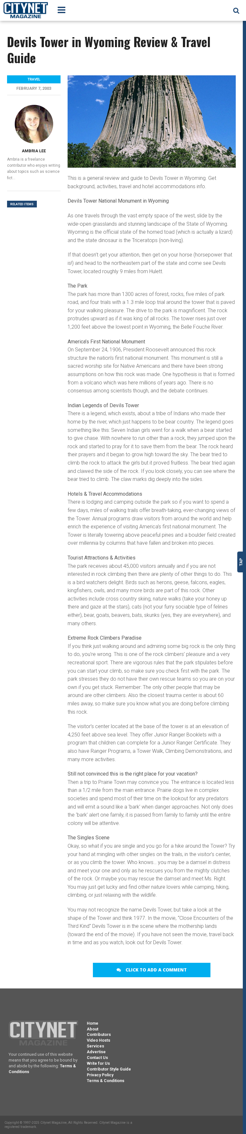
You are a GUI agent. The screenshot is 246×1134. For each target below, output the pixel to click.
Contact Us (97, 1057)
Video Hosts (98, 1040)
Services (95, 1046)
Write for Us (98, 1063)
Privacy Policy (100, 1074)
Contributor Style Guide (109, 1069)
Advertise (96, 1051)
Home (92, 1023)
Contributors (99, 1034)
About (92, 1029)
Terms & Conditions (105, 1080)
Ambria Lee (34, 150)
